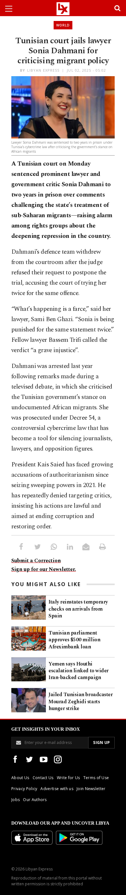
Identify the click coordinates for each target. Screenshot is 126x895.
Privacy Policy (24, 788)
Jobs (15, 799)
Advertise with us (56, 788)
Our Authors (35, 799)
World (63, 25)
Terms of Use (96, 777)
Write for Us (68, 777)
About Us (20, 777)
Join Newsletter (91, 788)
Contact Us (43, 777)
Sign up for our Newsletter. (43, 569)
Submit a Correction (36, 560)
